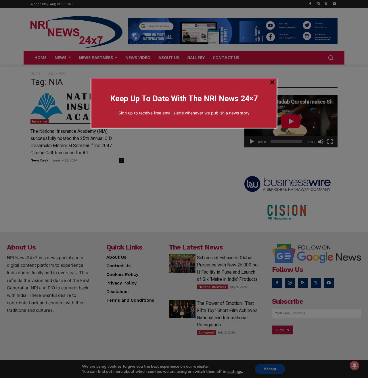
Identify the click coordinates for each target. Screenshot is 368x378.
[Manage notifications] (354, 365)
